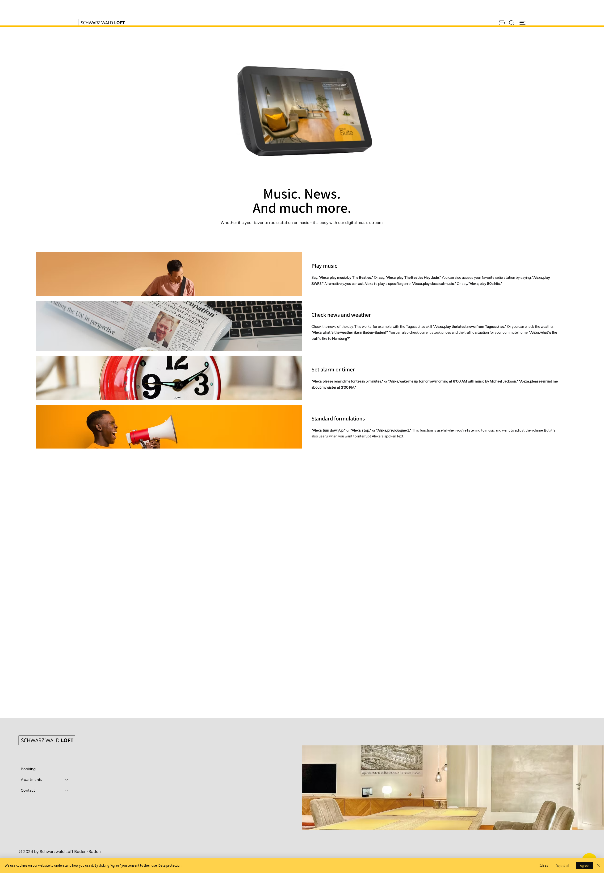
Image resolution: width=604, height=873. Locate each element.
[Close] (598, 865)
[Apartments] (67, 779)
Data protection (170, 865)
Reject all (562, 865)
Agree (584, 865)
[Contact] (67, 790)
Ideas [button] (544, 865)
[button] (502, 23)
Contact (28, 790)
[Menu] (522, 22)
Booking (28, 768)
